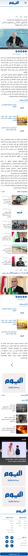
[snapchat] (6, 537)
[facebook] (23, 51)
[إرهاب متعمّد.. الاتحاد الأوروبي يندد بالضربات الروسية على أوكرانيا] (21, 418)
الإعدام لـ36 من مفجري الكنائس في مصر (15, 273)
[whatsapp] (19, 51)
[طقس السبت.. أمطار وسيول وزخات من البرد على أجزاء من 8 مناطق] (21, 408)
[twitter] (26, 51)
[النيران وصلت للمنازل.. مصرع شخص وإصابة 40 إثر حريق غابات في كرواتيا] (21, 429)
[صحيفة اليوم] (14, 3)
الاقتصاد (19, 521)
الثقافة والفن (18, 523)
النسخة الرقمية (13, 554)
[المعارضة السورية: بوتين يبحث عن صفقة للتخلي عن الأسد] (19, 200)
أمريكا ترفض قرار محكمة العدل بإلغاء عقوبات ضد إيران (8, 129)
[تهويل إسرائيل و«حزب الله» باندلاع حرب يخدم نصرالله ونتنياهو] (19, 212)
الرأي (20, 525)
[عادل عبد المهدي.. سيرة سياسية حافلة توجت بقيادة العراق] (19, 237)
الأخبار (25, 521)
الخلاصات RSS (10, 532)
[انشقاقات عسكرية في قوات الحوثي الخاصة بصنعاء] (19, 225)
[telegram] (21, 51)
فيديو (25, 528)
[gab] (11, 537)
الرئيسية (25, 17)
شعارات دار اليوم (10, 530)
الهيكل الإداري (23, 543)
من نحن (24, 541)
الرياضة (25, 525)
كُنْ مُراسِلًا (11, 521)
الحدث (16, 17)
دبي (23, 54)
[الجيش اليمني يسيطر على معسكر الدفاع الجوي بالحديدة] (19, 249)
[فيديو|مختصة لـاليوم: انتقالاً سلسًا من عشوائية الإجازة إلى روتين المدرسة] (14, 450)
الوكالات (25, 54)
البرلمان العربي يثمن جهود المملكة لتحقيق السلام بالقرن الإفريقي (8, 118)
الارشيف (11, 523)
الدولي (21, 17)
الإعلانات (11, 528)
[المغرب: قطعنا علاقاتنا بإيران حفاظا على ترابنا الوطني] (19, 261)
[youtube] (11, 541)
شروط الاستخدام (23, 545)
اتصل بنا (11, 525)
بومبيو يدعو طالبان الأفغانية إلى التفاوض (8, 105)
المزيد (3, 191)
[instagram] (6, 541)
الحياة (25, 523)
